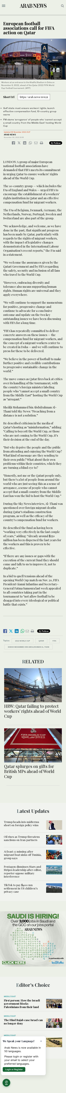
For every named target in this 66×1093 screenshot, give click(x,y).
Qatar (41, 641)
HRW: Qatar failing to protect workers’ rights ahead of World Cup (32, 711)
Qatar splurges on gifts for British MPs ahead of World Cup (29, 771)
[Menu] (3, 6)
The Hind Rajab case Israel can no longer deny (23, 1021)
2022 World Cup (22, 641)
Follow (57, 143)
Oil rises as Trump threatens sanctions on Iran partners (22, 838)
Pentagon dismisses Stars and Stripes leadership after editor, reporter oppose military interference (23, 871)
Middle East (10, 996)
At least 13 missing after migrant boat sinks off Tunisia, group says (22, 855)
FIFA (54, 641)
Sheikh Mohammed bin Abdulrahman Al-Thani (28, 647)
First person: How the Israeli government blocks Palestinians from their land (22, 1004)
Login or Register (14, 1069)
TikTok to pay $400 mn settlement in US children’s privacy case (21, 888)
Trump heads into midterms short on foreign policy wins (21, 823)
